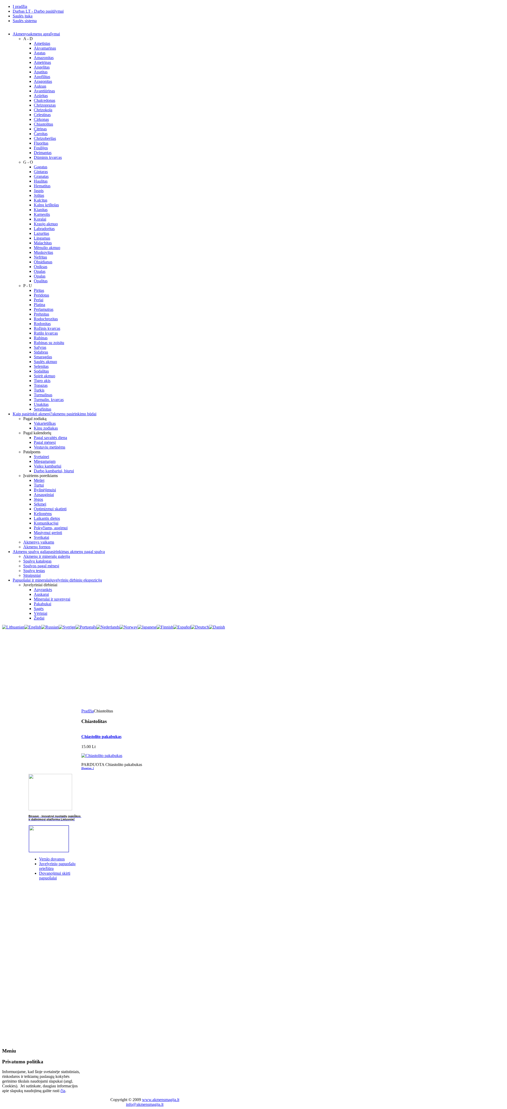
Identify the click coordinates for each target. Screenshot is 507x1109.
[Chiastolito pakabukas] (101, 755)
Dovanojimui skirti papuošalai (54, 875)
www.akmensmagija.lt (160, 1099)
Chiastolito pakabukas (101, 736)
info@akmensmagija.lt (144, 1104)
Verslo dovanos (52, 859)
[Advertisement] (253, 669)
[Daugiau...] (87, 768)
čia (62, 1090)
